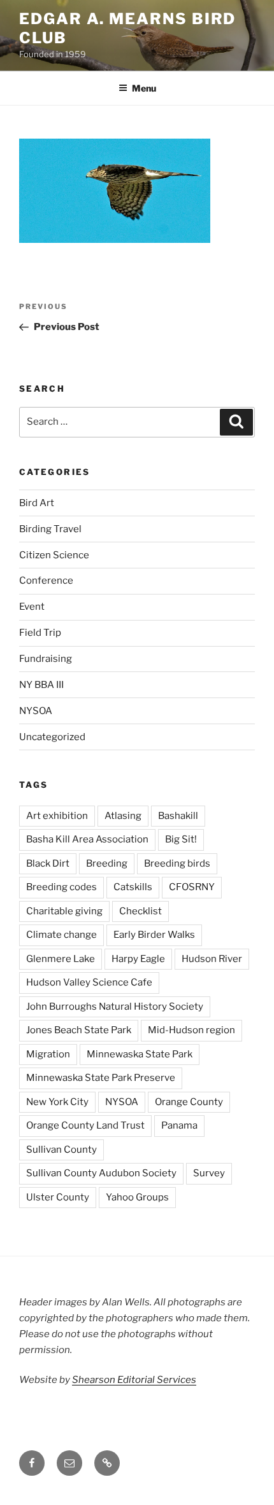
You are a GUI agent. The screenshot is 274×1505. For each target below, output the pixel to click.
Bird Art (36, 503)
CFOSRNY (192, 887)
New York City (57, 1102)
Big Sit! (181, 839)
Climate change (61, 934)
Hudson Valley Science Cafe (89, 982)
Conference (46, 580)
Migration (48, 1054)
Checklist (140, 911)
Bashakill (178, 815)
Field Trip (40, 632)
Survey (209, 1173)
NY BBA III (41, 685)
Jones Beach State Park (78, 1030)
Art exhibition (57, 815)
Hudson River (212, 959)
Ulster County (57, 1197)
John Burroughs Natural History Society (114, 1006)
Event (32, 606)
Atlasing (123, 815)
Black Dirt (47, 863)
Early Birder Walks (154, 934)
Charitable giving (64, 911)
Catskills (132, 887)
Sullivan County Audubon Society (101, 1173)
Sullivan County (61, 1149)
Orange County (189, 1102)
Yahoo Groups (137, 1197)
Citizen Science (54, 555)
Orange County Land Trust (85, 1125)
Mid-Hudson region (191, 1030)
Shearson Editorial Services (134, 1379)
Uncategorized (52, 737)
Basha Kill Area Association (87, 839)
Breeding (106, 863)
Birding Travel (50, 529)
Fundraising (45, 658)
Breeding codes (61, 887)
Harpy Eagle (138, 959)
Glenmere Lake (60, 959)
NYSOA (35, 711)
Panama (179, 1125)
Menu (144, 88)
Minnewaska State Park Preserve (100, 1077)
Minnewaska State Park (139, 1054)
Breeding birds (177, 863)
